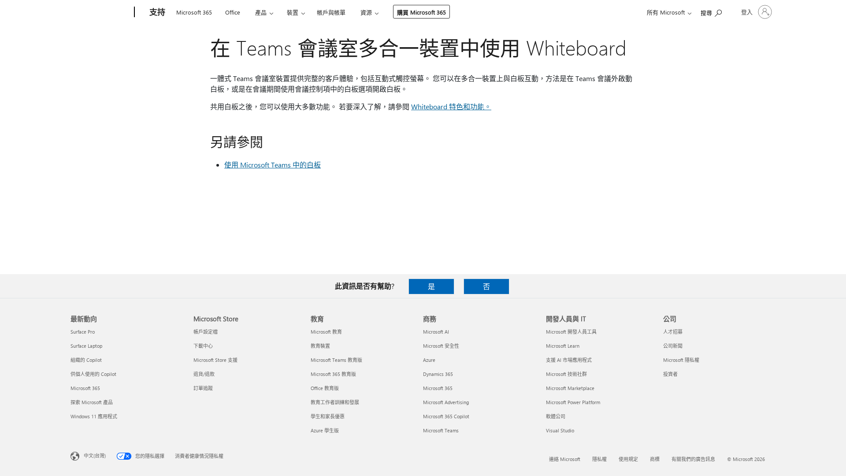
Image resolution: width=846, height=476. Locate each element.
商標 (655, 459)
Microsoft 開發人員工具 (571, 331)
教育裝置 (320, 345)
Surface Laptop (86, 345)
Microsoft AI (436, 331)
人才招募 (673, 331)
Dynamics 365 (438, 374)
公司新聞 (673, 345)
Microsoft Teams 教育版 (336, 360)
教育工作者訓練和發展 (335, 402)
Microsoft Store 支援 (215, 360)
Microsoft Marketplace (570, 388)
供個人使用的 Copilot (93, 374)
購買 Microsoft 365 (421, 12)
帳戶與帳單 (331, 12)
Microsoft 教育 (326, 331)
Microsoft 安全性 (441, 345)
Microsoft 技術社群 (566, 374)
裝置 (292, 12)
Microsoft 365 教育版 (333, 374)
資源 (366, 12)
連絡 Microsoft (564, 459)
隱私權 (599, 459)
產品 (261, 12)
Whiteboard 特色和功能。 (451, 106)
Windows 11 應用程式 (93, 416)
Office (232, 12)
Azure (429, 360)
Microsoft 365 (194, 12)
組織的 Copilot (86, 360)
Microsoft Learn (562, 345)
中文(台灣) (95, 455)
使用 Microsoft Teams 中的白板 (272, 164)
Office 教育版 (325, 388)
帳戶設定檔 (205, 331)
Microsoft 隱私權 (681, 360)
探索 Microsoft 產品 (91, 402)
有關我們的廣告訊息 (693, 459)
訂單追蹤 (203, 388)
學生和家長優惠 (328, 416)
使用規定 (628, 459)
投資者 (670, 374)
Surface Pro (82, 331)
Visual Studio (560, 430)
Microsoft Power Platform (573, 402)
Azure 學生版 (325, 430)
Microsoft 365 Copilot (446, 416)
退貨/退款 (204, 374)
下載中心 (203, 345)
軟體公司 (555, 416)
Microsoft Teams (441, 430)
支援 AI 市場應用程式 (569, 360)
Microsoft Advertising (446, 402)
